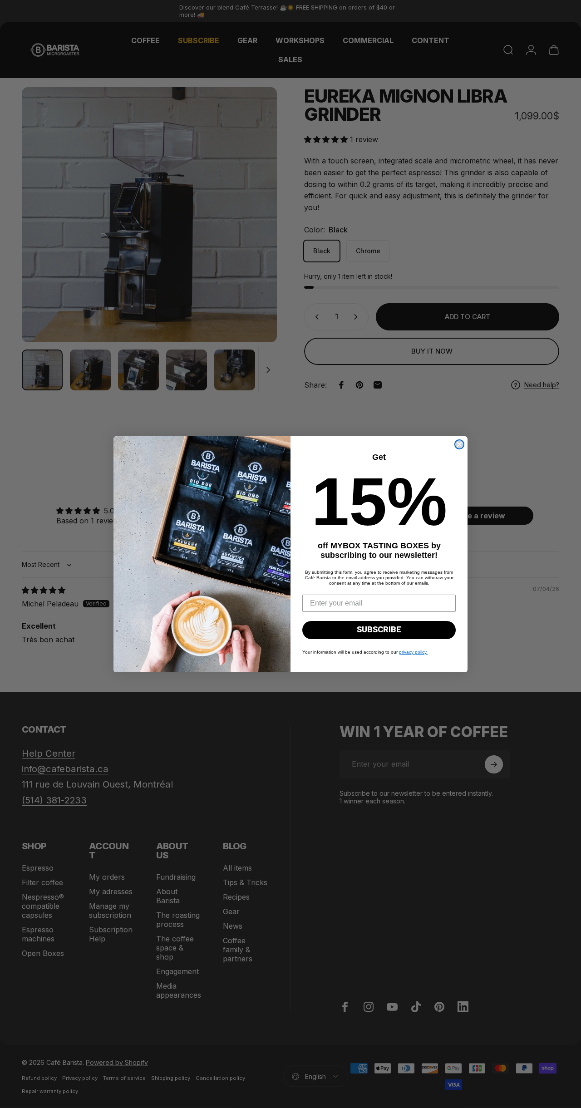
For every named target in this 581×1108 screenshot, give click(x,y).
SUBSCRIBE (379, 630)
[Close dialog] (459, 444)
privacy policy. (413, 652)
